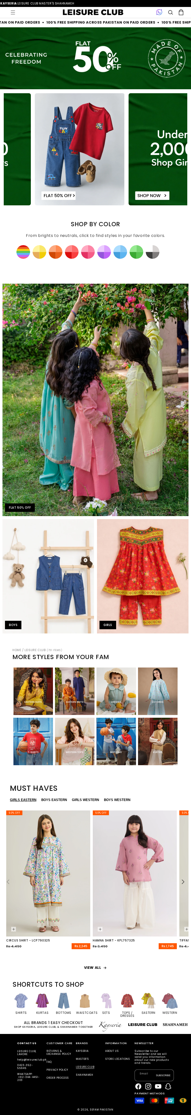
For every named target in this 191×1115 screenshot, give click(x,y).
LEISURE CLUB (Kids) (28, 3)
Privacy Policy (57, 1070)
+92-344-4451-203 (28, 1078)
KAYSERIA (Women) (8, 3)
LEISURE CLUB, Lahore (26, 1052)
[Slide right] (183, 881)
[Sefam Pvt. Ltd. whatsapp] (159, 12)
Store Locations (117, 1059)
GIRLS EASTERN (23, 800)
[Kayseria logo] (93, 12)
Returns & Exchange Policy (59, 1053)
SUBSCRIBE (163, 1075)
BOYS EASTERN (54, 800)
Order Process (58, 1078)
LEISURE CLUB (43, 650)
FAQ (49, 1062)
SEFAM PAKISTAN (101, 1110)
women (46, 3)
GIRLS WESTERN (85, 800)
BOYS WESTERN (117, 800)
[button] (12, 12)
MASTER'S (82, 1059)
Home (16, 650)
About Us (112, 1051)
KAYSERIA (82, 1051)
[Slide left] (7, 881)
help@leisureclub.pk (31, 1060)
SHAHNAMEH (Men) (64, 3)
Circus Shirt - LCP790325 (28, 940)
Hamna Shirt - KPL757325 (114, 940)
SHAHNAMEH (84, 1075)
